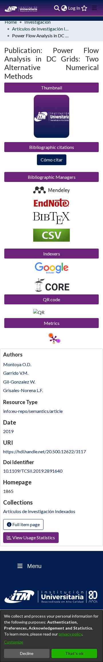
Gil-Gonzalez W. (19, 381)
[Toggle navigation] (94, 8)
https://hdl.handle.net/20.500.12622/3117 (44, 451)
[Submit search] (56, 8)
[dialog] (51, 636)
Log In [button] (74, 8)
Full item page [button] (25, 524)
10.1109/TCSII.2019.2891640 (32, 471)
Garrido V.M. (15, 373)
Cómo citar (52, 159)
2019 (8, 431)
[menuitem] (64, 8)
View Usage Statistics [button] (33, 537)
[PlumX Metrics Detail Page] (54, 339)
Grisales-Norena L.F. (23, 390)
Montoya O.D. (17, 364)
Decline (26, 653)
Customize (13, 642)
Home (11, 21)
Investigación (37, 21)
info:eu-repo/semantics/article (33, 411)
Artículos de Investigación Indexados (40, 28)
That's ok (74, 653)
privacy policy (70, 634)
